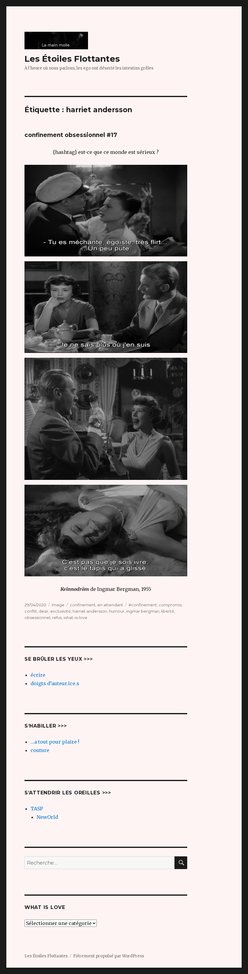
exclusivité (60, 611)
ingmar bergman (142, 611)
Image (58, 604)
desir (43, 611)
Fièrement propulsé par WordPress (108, 956)
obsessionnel (37, 617)
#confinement (143, 604)
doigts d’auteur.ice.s (55, 683)
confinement (83, 604)
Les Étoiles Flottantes (72, 59)
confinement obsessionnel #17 (70, 135)
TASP (37, 809)
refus (57, 617)
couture (40, 750)
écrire (38, 675)
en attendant (110, 604)
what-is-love (75, 617)
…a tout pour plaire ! (55, 742)
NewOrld (47, 817)
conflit (30, 611)
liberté (167, 611)
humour (116, 611)
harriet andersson (90, 611)
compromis (170, 604)
